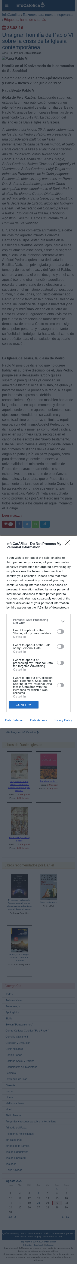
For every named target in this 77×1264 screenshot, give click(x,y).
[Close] (69, 544)
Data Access (38, 720)
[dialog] (38, 632)
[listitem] (38, 621)
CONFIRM (24, 705)
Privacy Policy (62, 720)
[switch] (60, 631)
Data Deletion (14, 720)
